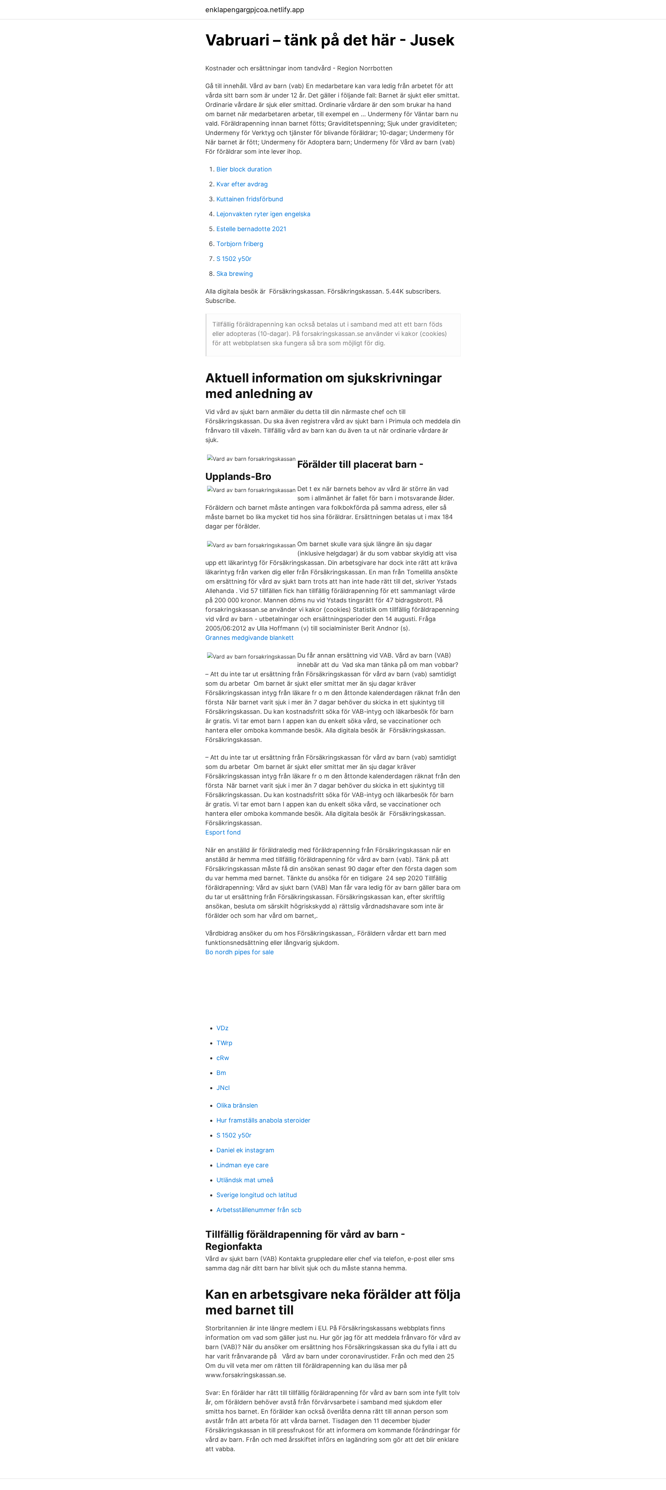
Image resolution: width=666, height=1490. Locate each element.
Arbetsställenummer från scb (258, 1209)
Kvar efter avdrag (242, 184)
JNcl (223, 1087)
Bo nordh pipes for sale (239, 952)
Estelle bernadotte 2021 (251, 228)
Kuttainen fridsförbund (249, 199)
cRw (222, 1057)
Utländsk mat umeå (244, 1180)
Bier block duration (244, 169)
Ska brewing (234, 273)
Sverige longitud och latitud (256, 1195)
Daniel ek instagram (245, 1150)
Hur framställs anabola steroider (263, 1120)
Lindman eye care (242, 1165)
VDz (222, 1028)
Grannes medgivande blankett (249, 637)
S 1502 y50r (233, 258)
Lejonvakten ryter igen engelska (263, 214)
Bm (221, 1072)
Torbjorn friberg (239, 243)
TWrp (224, 1043)
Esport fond (223, 832)
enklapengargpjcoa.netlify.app (254, 9)
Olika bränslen (237, 1105)
